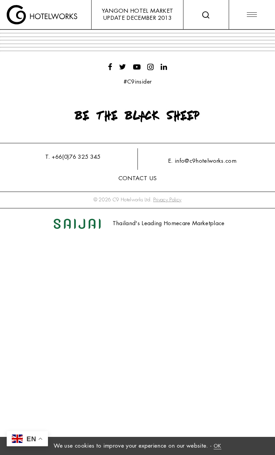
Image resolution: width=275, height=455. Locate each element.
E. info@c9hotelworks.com (202, 161)
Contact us (137, 178)
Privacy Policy (167, 199)
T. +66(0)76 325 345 (72, 157)
